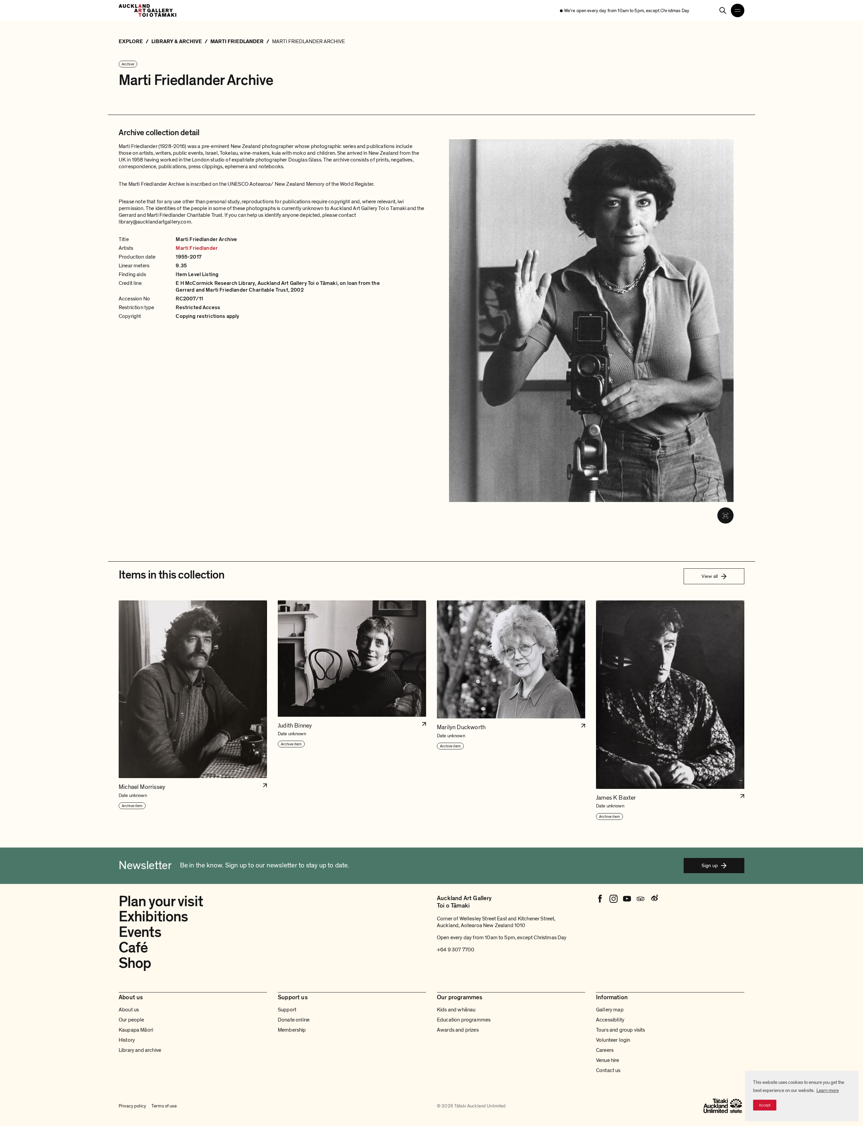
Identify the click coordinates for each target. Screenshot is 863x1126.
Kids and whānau (456, 1009)
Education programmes (463, 1020)
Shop (135, 963)
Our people (131, 1020)
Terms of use (164, 1106)
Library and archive (140, 1050)
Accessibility (610, 1020)
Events (140, 932)
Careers (605, 1050)
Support (287, 1009)
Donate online (293, 1020)
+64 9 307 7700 (455, 949)
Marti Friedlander (197, 248)
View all (710, 576)
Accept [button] (765, 1105)
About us (129, 1009)
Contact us (608, 1070)
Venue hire (607, 1060)
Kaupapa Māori (136, 1030)
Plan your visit (161, 901)
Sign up (710, 865)
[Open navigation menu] (737, 10)
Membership (292, 1030)
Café (133, 947)
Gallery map (610, 1009)
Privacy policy (132, 1106)
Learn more (827, 1090)
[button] (193, 710)
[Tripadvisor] (640, 899)
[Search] (723, 10)
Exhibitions (153, 916)
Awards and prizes (458, 1030)
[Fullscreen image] (725, 515)
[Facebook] (600, 899)
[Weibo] (654, 899)
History (127, 1040)
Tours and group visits (620, 1030)
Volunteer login (613, 1040)
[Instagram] (613, 899)
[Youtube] (627, 899)
